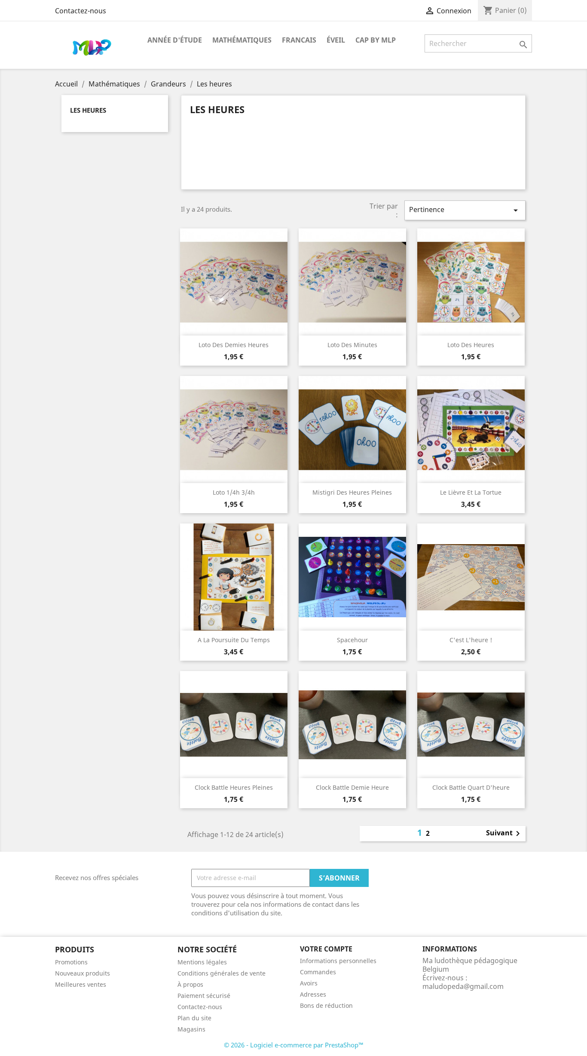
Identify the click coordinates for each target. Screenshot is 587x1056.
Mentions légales (202, 962)
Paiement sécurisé (203, 995)
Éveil (336, 40)
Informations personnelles (338, 961)
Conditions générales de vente (221, 973)
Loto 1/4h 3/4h (234, 492)
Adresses (313, 994)
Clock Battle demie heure (352, 787)
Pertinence (465, 210)
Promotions (71, 962)
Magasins (191, 1029)
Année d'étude (174, 40)
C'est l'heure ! (470, 640)
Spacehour (352, 640)
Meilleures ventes (80, 984)
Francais (299, 40)
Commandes (318, 972)
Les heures (88, 110)
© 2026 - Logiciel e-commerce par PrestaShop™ (294, 1045)
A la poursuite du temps (234, 640)
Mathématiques (242, 40)
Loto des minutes (352, 345)
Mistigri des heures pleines (352, 492)
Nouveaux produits (82, 973)
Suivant (504, 833)
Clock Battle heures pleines (234, 787)
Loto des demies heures (234, 345)
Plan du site (194, 1018)
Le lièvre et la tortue (470, 492)
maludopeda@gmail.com (463, 986)
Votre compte (326, 949)
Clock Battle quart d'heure (471, 787)
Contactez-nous (80, 10)
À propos (190, 984)
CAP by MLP (375, 40)
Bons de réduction (326, 1005)
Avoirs (309, 983)
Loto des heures (470, 345)
